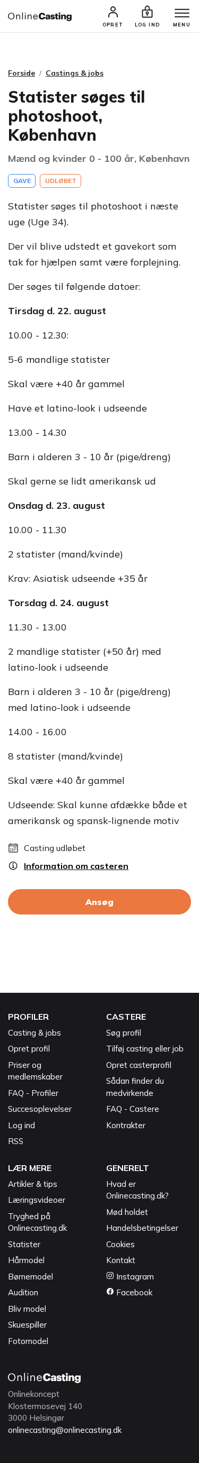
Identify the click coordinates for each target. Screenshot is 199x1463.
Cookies (120, 1244)
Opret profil (29, 1049)
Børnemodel (30, 1277)
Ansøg (99, 902)
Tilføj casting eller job (145, 1049)
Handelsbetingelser (142, 1228)
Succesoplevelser (40, 1109)
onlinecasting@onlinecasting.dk (65, 1430)
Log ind (21, 1125)
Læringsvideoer (36, 1200)
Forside (21, 73)
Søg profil (123, 1033)
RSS (15, 1141)
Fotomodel (28, 1341)
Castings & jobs (74, 73)
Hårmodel (26, 1260)
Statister (24, 1244)
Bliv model (27, 1309)
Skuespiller (27, 1325)
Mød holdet (127, 1212)
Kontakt (120, 1260)
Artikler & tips (32, 1184)
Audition (23, 1292)
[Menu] (182, 13)
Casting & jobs (34, 1033)
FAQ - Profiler (33, 1093)
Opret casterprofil (138, 1065)
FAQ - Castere (132, 1109)
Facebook (133, 1292)
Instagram (134, 1277)
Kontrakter (125, 1125)
